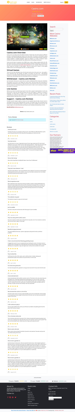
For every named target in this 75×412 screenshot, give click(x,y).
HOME (28, 2)
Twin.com (52, 90)
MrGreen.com (53, 43)
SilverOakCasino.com (54, 83)
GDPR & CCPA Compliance (33, 403)
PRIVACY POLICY (31, 397)
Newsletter (51, 396)
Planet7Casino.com (54, 60)
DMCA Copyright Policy (32, 405)
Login (66, 2)
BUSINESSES (39, 2)
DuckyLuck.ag (53, 73)
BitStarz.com (53, 88)
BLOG (33, 2)
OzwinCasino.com (54, 70)
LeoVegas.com (53, 53)
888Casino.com (53, 38)
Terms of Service (31, 399)
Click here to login (19, 119)
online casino (52, 124)
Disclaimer (30, 401)
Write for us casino (54, 131)
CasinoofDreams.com (54, 63)
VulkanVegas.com (54, 68)
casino (51, 121)
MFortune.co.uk (53, 46)
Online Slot (52, 126)
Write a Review (40, 15)
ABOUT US (30, 392)
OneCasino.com (53, 65)
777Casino (52, 48)
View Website (34, 15)
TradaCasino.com (53, 75)
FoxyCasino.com (53, 50)
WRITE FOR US (47, 2)
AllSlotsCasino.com (54, 55)
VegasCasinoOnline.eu (55, 41)
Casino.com (52, 58)
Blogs (51, 119)
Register (62, 2)
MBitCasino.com (53, 85)
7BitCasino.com (53, 78)
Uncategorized (53, 129)
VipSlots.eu (52, 80)
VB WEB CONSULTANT (59, 410)
